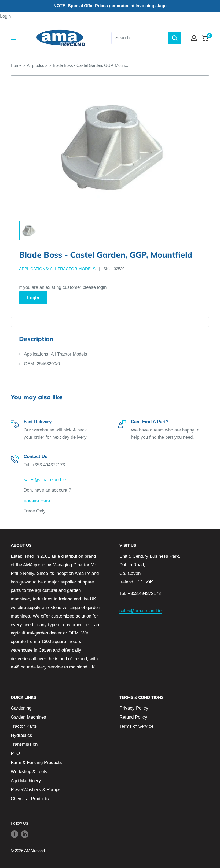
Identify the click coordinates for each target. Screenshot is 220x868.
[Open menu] (13, 38)
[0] (204, 38)
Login (5, 16)
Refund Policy (133, 717)
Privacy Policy (133, 708)
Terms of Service (136, 726)
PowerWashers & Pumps (36, 789)
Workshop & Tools (29, 771)
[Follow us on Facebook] (14, 834)
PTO (15, 753)
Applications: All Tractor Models (57, 269)
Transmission (24, 744)
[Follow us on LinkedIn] (24, 834)
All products (37, 65)
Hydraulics (21, 735)
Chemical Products (30, 798)
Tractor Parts (24, 726)
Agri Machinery (26, 780)
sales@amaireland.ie (45, 479)
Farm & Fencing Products (36, 762)
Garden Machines (28, 717)
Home (16, 65)
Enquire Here (37, 500)
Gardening (21, 708)
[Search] (174, 38)
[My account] (194, 38)
